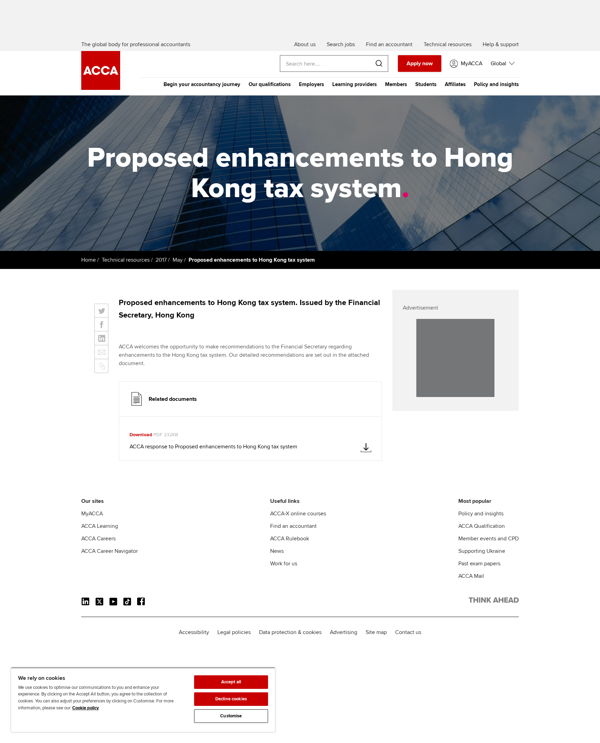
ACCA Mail (471, 576)
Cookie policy (85, 708)
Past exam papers (479, 563)
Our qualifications (270, 84)
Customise (231, 716)
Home (88, 259)
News (277, 551)
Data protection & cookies (290, 632)
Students (425, 84)
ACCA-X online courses (298, 513)
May (178, 259)
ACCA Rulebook (289, 538)
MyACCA (92, 513)
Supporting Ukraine (481, 551)
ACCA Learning (99, 526)
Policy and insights (496, 84)
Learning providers (354, 84)
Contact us (408, 632)
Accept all (231, 682)
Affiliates (455, 84)
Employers (311, 84)
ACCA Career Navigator (109, 551)
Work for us (283, 563)
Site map (376, 632)
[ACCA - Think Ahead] (100, 88)
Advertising (343, 632)
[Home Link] (494, 601)
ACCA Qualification (481, 526)
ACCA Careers (98, 538)
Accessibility (194, 632)
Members (396, 84)
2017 (161, 259)
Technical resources (126, 259)
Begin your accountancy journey (202, 84)
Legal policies (234, 632)
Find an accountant (293, 526)
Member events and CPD (488, 538)
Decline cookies (231, 699)
